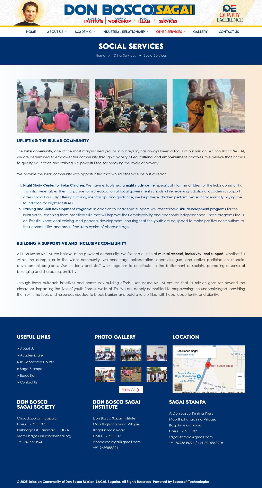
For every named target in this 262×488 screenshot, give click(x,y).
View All (128, 389)
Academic (83, 32)
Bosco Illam (28, 375)
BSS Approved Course (37, 362)
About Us (55, 32)
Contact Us (229, 32)
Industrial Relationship (124, 32)
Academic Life (31, 355)
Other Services (169, 32)
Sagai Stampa (31, 369)
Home (31, 32)
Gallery (200, 32)
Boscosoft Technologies (191, 482)
